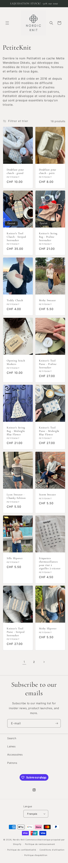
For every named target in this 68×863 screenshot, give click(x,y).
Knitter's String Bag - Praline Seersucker (48, 237)
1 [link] (24, 662)
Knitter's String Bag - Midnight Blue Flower (16, 431)
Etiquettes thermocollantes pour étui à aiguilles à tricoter (50, 563)
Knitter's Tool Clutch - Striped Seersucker (16, 237)
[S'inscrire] (57, 723)
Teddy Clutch (15, 300)
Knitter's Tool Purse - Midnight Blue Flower (49, 431)
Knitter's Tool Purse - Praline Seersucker (47, 364)
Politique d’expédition (35, 855)
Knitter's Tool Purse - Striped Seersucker (15, 632)
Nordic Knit (19, 839)
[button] (7, 23)
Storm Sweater (47, 494)
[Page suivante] (44, 662)
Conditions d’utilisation (52, 850)
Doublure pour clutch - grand (15, 171)
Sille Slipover (15, 558)
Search (11, 738)
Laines (11, 746)
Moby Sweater (47, 300)
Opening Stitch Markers (16, 362)
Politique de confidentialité (21, 850)
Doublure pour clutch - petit (47, 171)
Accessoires (15, 754)
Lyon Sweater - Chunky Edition (16, 496)
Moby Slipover (48, 628)
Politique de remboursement (40, 844)
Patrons (12, 762)
